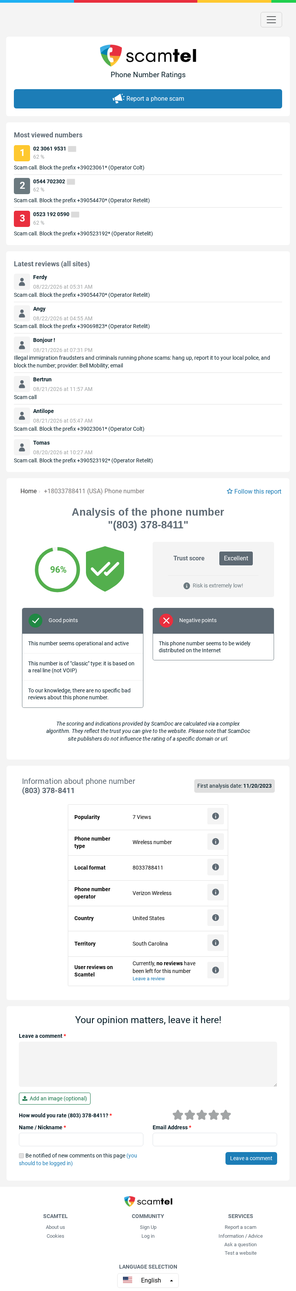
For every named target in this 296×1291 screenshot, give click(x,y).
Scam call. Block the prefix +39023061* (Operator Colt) (79, 167)
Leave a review (149, 978)
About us (55, 1227)
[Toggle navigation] (271, 19)
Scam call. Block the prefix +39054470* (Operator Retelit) (82, 200)
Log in (148, 1236)
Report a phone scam (155, 98)
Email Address (172, 1127)
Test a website (241, 1253)
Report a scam (240, 1227)
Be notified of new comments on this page (78, 1159)
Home (28, 491)
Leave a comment (42, 1036)
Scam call (25, 397)
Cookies (55, 1236)
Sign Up (148, 1227)
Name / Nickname (42, 1127)
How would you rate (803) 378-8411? (65, 1115)
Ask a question (240, 1244)
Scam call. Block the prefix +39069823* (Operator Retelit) (82, 326)
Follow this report (257, 491)
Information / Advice (241, 1236)
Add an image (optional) (57, 1098)
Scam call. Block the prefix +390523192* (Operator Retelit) (83, 233)
